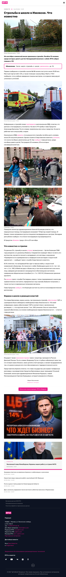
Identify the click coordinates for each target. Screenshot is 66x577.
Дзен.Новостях (12, 543)
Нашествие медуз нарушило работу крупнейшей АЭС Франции (24, 478)
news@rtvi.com (19, 530)
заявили (20, 135)
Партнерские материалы (12, 536)
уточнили (56, 137)
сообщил (38, 140)
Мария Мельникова (33, 380)
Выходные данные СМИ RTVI (13, 501)
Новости (7, 9)
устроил (30, 250)
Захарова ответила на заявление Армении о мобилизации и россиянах (26, 472)
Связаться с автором (33, 382)
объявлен (16, 240)
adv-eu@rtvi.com (19, 534)
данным (9, 279)
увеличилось (44, 66)
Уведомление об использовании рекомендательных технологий (25, 551)
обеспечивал (52, 300)
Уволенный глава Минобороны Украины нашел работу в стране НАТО (31, 464)
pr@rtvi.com (18, 532)
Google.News (10, 545)
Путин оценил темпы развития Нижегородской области (21, 484)
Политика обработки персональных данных (18, 506)
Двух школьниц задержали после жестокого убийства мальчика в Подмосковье (29, 490)
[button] (64, 2)
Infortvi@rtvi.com (23, 528)
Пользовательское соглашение (14, 503)
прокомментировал (22, 358)
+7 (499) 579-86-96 (13, 526)
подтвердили (30, 124)
